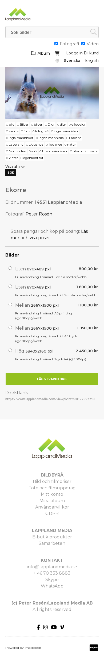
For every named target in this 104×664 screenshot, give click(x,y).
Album (44, 53)
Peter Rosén (39, 214)
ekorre (13, 131)
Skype (52, 579)
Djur (51, 124)
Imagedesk (33, 648)
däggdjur (78, 124)
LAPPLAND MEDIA (52, 530)
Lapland (75, 138)
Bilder (24, 124)
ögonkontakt (33, 158)
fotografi (42, 131)
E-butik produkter (52, 536)
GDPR (52, 513)
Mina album (52, 500)
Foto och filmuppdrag (52, 487)
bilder (38, 124)
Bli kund (91, 53)
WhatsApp (52, 586)
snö (34, 151)
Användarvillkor (52, 507)
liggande (55, 144)
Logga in (74, 53)
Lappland (16, 144)
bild (11, 124)
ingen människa (51, 138)
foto (27, 131)
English (92, 60)
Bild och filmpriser (52, 481)
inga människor (66, 131)
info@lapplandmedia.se (52, 566)
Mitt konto (52, 494)
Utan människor (54, 151)
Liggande (36, 144)
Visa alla (12, 166)
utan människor (85, 151)
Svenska (72, 60)
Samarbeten (52, 543)
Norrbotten (17, 151)
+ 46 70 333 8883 (52, 573)
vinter (13, 158)
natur (71, 144)
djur (63, 124)
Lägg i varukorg (52, 379)
